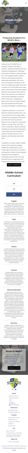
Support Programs (13, 421)
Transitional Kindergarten (13, 435)
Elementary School (14, 417)
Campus (11, 402)
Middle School (12, 419)
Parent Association (14, 441)
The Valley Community (13, 436)
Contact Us (12, 403)
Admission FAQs (12, 410)
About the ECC (10, 431)
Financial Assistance (14, 412)
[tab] (14, 184)
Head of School (13, 396)
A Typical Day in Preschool (14, 433)
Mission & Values (14, 398)
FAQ (10, 400)
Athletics (11, 423)
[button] (26, 3)
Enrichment (11, 425)
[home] (5, 3)
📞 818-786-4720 (14, 405)
